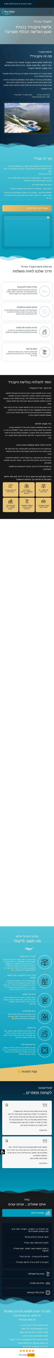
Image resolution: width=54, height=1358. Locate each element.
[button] (19, 3)
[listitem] (27, 1137)
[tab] (27, 1213)
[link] (8, 12)
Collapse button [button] (50, 1350)
